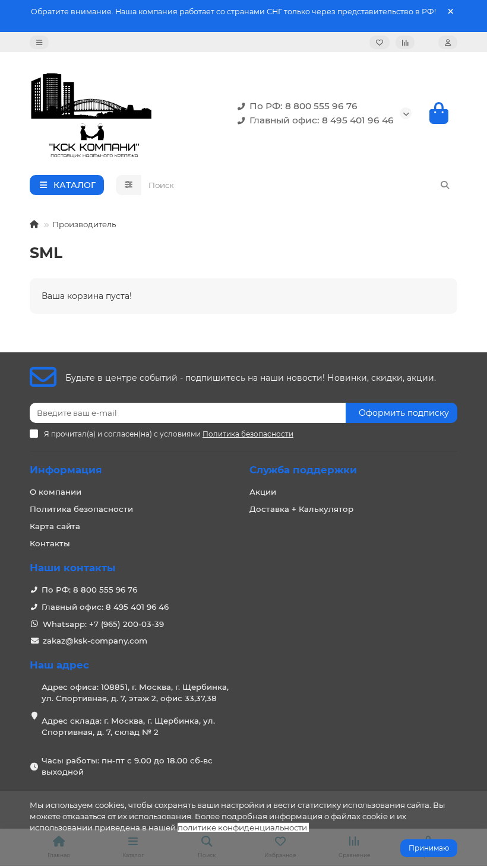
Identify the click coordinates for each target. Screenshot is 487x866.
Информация (66, 470)
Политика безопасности (81, 509)
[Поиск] (445, 185)
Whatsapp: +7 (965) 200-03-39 (103, 624)
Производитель (84, 224)
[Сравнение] (405, 42)
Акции (262, 491)
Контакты (50, 543)
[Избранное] (379, 42)
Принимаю (429, 847)
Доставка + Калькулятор (301, 509)
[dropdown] (39, 42)
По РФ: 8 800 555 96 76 (303, 106)
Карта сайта (55, 526)
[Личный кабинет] (447, 42)
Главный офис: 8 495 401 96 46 (321, 120)
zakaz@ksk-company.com (95, 640)
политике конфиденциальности (242, 827)
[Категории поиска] (128, 185)
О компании (55, 491)
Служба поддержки (303, 470)
